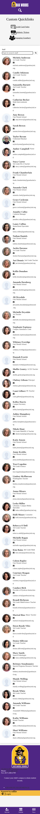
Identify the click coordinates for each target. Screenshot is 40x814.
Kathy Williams (20, 718)
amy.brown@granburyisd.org (25, 120)
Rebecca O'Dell (20, 525)
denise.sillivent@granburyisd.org (24, 648)
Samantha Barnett (21, 85)
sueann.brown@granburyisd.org (24, 131)
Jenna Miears (19, 491)
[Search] (36, 53)
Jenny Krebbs (19, 452)
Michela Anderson (21, 57)
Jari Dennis (18, 260)
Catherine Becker (21, 100)
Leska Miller (19, 503)
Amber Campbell (21, 149)
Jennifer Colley (20, 212)
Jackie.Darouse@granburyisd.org (24, 256)
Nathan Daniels (20, 236)
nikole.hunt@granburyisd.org (25, 434)
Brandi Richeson (21, 600)
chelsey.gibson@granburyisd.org (24, 386)
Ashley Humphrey (21, 414)
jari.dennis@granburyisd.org (25, 263)
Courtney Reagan (21, 573)
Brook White (19, 691)
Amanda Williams (21, 703)
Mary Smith (18, 653)
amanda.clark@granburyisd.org (24, 195)
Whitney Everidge (21, 342)
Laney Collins (19, 224)
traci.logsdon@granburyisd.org (24, 472)
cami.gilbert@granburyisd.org (23, 397)
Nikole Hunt (19, 429)
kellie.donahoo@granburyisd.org (24, 277)
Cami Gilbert (19, 391)
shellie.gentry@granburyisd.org (24, 375)
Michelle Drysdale (21, 312)
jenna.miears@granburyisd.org (23, 499)
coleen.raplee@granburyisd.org (24, 568)
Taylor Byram (19, 136)
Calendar (20, 812)
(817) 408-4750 (11, 771)
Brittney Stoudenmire (23, 664)
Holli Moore (19, 514)
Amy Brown (18, 115)
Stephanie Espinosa (22, 327)
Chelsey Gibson (20, 380)
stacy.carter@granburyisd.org (25, 166)
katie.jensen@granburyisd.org (23, 448)
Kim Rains (18, 550)
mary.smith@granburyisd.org (25, 658)
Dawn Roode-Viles (21, 626)
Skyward (7, 812)
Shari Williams (20, 730)
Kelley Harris (19, 402)
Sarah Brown (19, 125)
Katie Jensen (19, 440)
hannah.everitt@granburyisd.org (24, 365)
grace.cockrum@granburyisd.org (24, 207)
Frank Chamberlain (22, 172)
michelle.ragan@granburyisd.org (24, 545)
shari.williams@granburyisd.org (24, 738)
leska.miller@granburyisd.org (25, 510)
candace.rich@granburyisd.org (23, 596)
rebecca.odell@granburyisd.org (24, 533)
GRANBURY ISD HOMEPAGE (17, 787)
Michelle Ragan (20, 538)
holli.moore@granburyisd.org (25, 517)
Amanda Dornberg (22, 282)
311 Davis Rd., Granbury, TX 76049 (14, 769)
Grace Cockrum (20, 200)
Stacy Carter (19, 161)
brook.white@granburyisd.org (23, 699)
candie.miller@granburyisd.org (24, 80)
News (33, 812)
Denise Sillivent (20, 641)
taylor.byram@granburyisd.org (23, 144)
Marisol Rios (19, 615)
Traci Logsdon (19, 464)
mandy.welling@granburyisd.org (24, 686)
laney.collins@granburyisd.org (23, 232)
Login (6, 794)
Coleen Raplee (19, 561)
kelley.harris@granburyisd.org (23, 409)
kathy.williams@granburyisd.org (24, 726)
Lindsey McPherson (22, 476)
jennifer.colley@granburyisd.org (24, 219)
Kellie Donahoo (20, 271)
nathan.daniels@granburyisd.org (24, 244)
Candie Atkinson (21, 72)
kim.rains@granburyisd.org (25, 553)
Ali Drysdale (19, 297)
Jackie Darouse (20, 248)
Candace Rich (19, 588)
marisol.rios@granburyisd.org (23, 621)
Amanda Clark (20, 187)
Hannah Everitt (20, 357)
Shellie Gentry (20, 369)
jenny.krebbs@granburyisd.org (23, 460)
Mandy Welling (20, 679)
